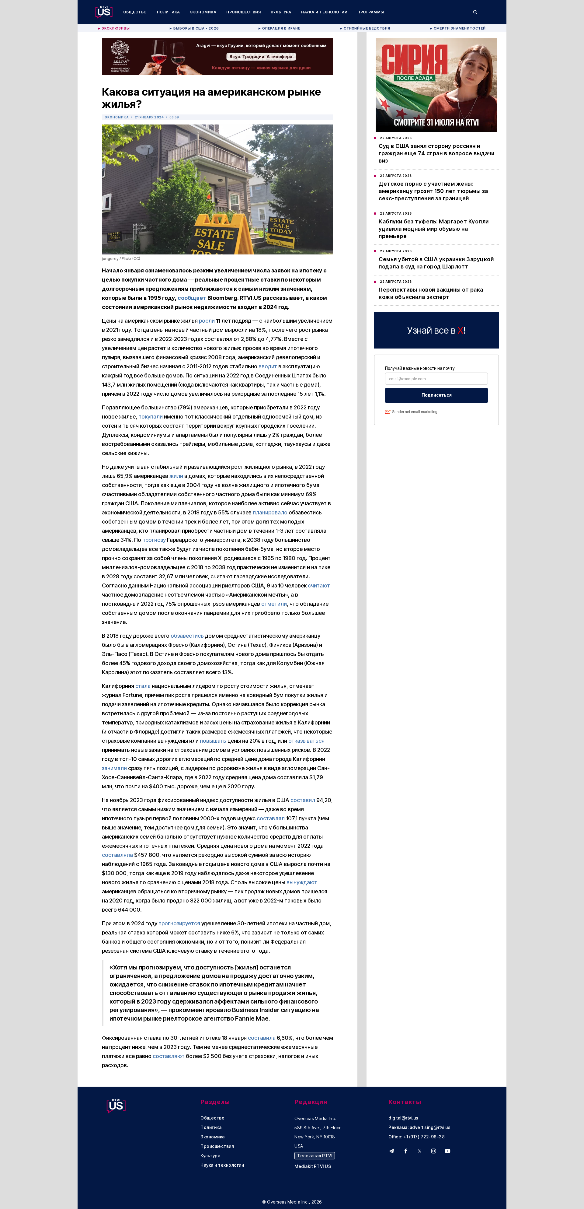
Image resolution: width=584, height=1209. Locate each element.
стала (143, 686)
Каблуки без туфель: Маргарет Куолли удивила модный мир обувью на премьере (434, 228)
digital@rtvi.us (403, 1118)
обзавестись (187, 636)
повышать (213, 741)
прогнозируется (179, 923)
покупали (150, 416)
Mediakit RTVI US (312, 1166)
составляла (117, 855)
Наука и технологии (324, 12)
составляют (169, 1056)
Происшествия (243, 12)
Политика (168, 12)
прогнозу (154, 540)
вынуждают (302, 882)
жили (176, 476)
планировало (270, 512)
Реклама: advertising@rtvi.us (419, 1127)
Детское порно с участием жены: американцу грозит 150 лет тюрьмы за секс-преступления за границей (433, 191)
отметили (274, 604)
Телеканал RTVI (314, 1155)
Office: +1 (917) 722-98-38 (416, 1136)
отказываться (306, 741)
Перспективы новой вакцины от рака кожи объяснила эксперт (431, 293)
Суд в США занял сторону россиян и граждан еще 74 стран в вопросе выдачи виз (437, 153)
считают (319, 585)
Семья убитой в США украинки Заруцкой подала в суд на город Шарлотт (436, 263)
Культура (281, 12)
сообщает (192, 298)
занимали (114, 768)
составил (302, 800)
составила (262, 1038)
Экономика (203, 12)
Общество (135, 12)
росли (207, 320)
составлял (271, 818)
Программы (370, 12)
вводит (268, 366)
